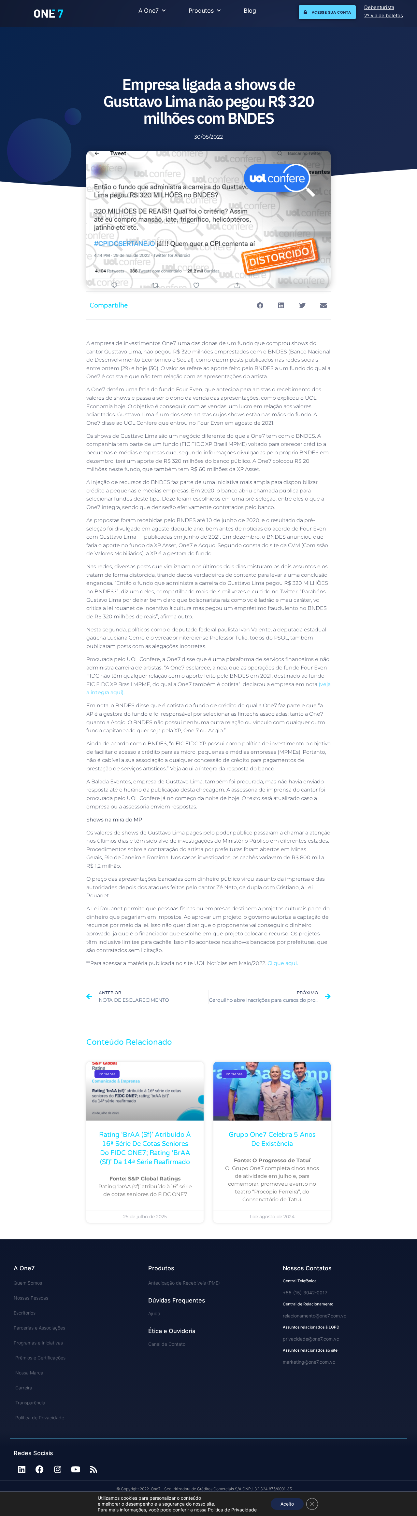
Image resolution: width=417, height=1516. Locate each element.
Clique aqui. (282, 963)
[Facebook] (40, 1469)
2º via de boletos (383, 15)
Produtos (201, 10)
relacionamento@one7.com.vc (314, 1315)
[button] (259, 305)
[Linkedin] (22, 1469)
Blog (250, 10)
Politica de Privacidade (232, 1509)
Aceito (287, 1504)
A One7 (148, 10)
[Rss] (93, 1469)
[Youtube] (75, 1469)
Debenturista (379, 7)
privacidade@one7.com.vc (311, 1339)
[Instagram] (58, 1469)
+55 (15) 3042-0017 (305, 1292)
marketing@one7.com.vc (309, 1362)
